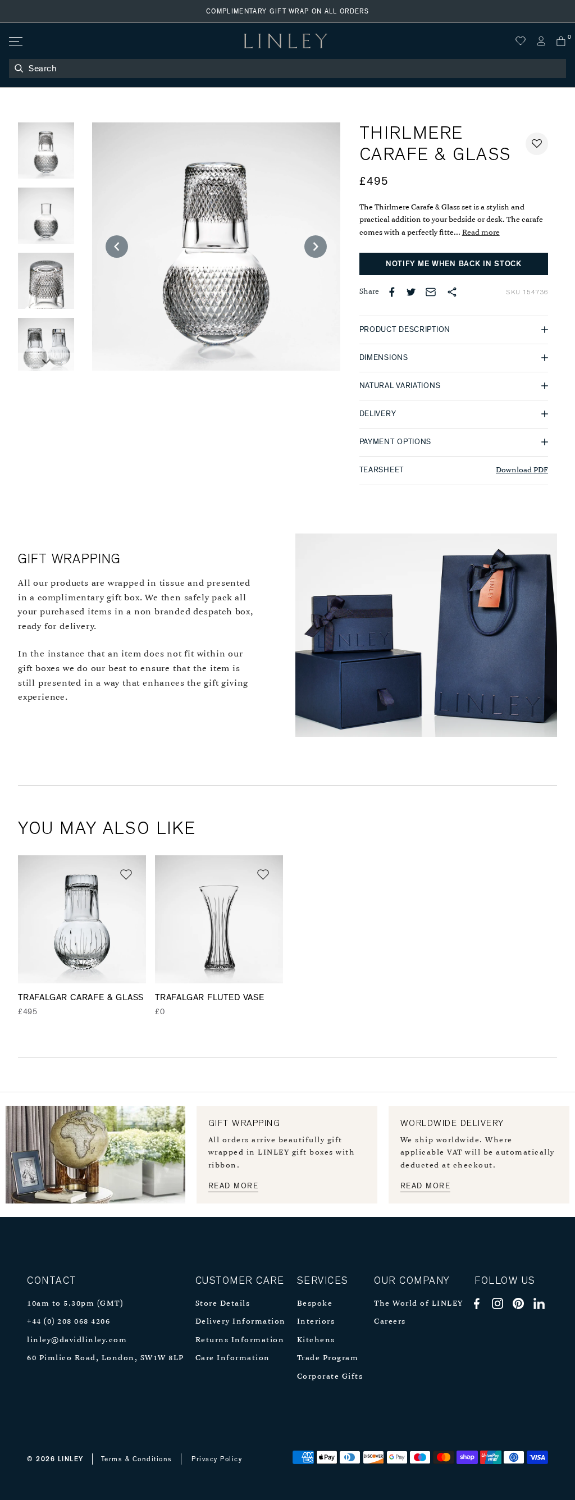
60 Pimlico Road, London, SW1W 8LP (105, 1358)
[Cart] (561, 41)
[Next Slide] (46, 362)
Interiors (316, 1321)
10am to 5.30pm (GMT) (75, 1304)
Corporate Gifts (330, 1377)
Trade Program (328, 1358)
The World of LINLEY (418, 1304)
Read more (481, 233)
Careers (390, 1321)
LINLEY (71, 1459)
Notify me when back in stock (454, 264)
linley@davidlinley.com (77, 1340)
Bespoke (315, 1304)
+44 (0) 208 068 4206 (68, 1321)
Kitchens (316, 1340)
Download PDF (522, 470)
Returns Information (240, 1340)
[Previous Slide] (117, 246)
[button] (537, 144)
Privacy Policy (216, 1459)
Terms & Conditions (136, 1459)
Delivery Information (240, 1321)
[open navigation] (15, 41)
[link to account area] (541, 41)
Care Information (232, 1358)
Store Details (222, 1304)
